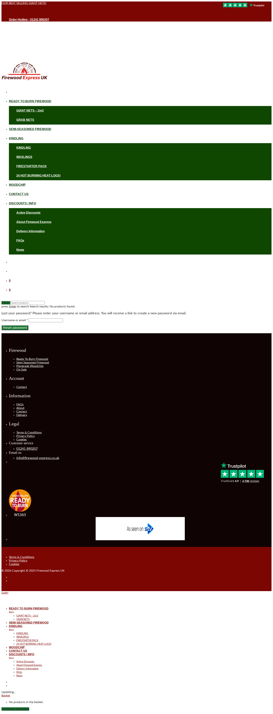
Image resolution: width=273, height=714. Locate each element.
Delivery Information (30, 231)
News (20, 249)
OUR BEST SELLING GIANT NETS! (23, 3)
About (20, 408)
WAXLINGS (24, 157)
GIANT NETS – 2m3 (30, 110)
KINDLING (16, 138)
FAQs (20, 240)
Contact (21, 387)
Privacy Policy (25, 436)
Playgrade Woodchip (29, 366)
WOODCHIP (17, 184)
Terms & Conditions (29, 432)
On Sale (21, 369)
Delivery (21, 415)
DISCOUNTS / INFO (22, 203)
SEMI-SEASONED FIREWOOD (30, 129)
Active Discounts (28, 212)
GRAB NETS (25, 119)
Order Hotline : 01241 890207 (29, 19)
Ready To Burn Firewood (32, 359)
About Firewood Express (33, 222)
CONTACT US (19, 194)
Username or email (14, 320)
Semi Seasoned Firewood (32, 362)
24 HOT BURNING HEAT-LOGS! (38, 175)
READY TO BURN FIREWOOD (30, 101)
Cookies (21, 439)
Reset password (15, 328)
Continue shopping (15, 709)
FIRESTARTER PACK (31, 166)
